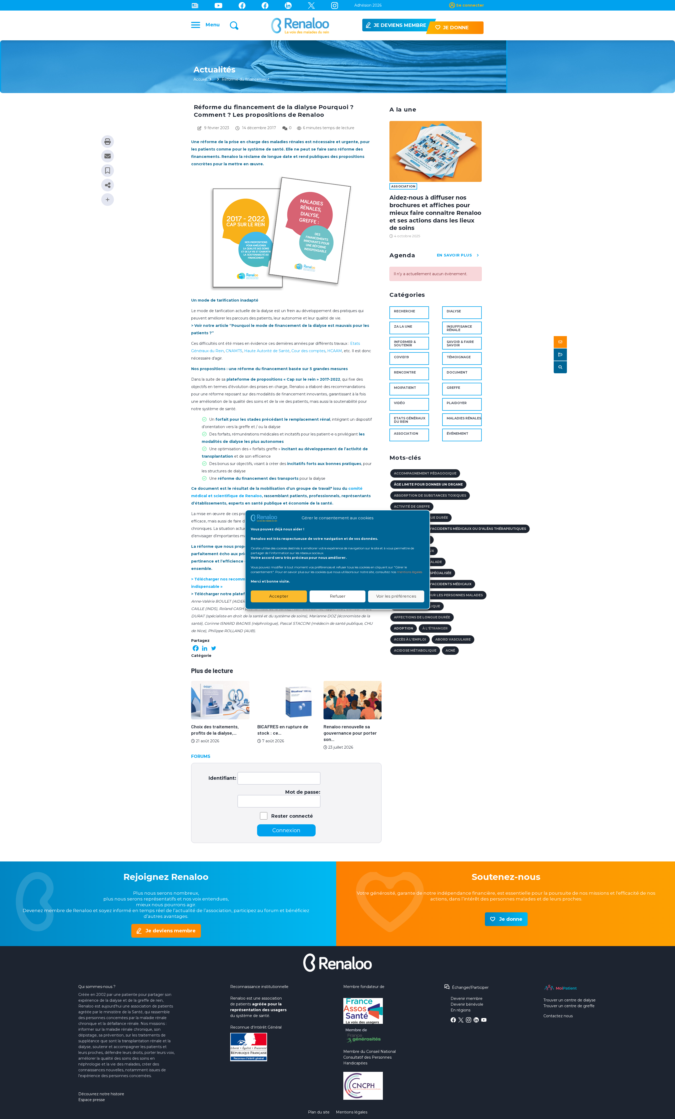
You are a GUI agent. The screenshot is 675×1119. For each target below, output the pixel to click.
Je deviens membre (171, 931)
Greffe (453, 388)
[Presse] (195, 5)
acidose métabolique (415, 650)
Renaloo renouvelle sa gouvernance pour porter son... (350, 733)
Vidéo (399, 403)
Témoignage (459, 357)
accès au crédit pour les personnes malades (438, 595)
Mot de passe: (302, 792)
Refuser (337, 596)
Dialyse (454, 311)
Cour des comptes (308, 350)
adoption (403, 628)
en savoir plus (454, 255)
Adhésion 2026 (368, 5)
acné (450, 650)
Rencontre (405, 372)
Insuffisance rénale (459, 328)
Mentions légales (351, 1112)
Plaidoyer (457, 403)
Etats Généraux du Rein (409, 420)
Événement (457, 433)
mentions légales (409, 572)
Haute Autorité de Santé (267, 350)
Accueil (200, 79)
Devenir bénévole (467, 1004)
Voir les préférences (396, 596)
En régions (460, 1010)
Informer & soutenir (405, 343)
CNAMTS (234, 350)
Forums (200, 756)
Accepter (278, 596)
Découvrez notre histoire (101, 1094)
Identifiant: (222, 778)
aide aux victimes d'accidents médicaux (432, 584)
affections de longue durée (422, 617)
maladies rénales (464, 418)
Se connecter (470, 5)
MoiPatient (405, 388)
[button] (560, 342)
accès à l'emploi (410, 639)
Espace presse (91, 1099)
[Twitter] (311, 5)
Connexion (286, 830)
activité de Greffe (412, 506)
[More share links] (107, 199)
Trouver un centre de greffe (569, 1006)
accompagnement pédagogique (425, 473)
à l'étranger (435, 628)
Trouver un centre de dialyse (569, 1000)
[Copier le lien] (107, 185)
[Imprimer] (107, 141)
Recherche (404, 311)
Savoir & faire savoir (460, 343)
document (457, 372)
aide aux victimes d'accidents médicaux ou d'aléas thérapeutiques (460, 529)
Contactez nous (558, 1016)
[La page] (242, 5)
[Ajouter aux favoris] (107, 170)
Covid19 (401, 357)
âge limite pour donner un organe (428, 484)
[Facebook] (196, 648)
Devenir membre (467, 998)
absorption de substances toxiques (430, 495)
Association (403, 186)
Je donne (510, 919)
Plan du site (319, 1112)
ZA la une (403, 326)
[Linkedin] (288, 5)
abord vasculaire (453, 639)
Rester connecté (292, 816)
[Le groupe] (265, 5)
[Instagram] (334, 5)
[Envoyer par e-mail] (107, 156)
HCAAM (334, 350)
